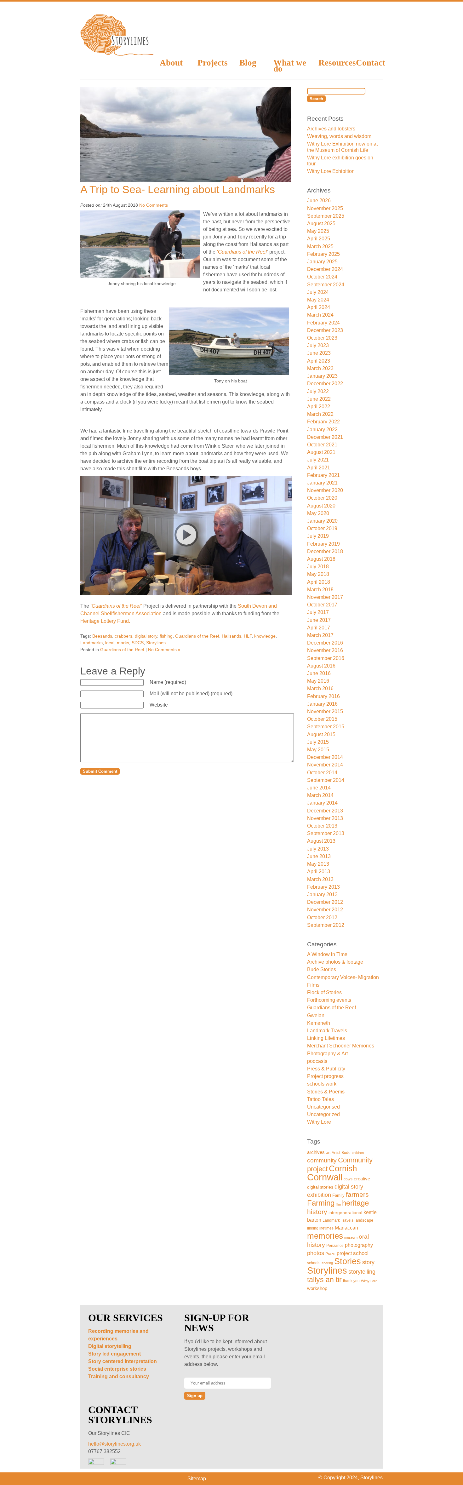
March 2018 (320, 589)
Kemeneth (318, 1023)
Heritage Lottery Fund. (105, 621)
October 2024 (322, 276)
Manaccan (346, 1227)
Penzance (335, 1245)
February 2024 (323, 322)
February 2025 (323, 254)
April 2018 (318, 582)
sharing (327, 1263)
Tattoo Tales (320, 1099)
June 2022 (319, 399)
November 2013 (325, 818)
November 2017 (325, 597)
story (368, 1262)
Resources (332, 62)
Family (338, 1195)
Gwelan (315, 1015)
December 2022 (325, 383)
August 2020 (321, 505)
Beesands (102, 636)
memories (325, 1235)
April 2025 (318, 238)
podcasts (317, 1061)
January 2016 (322, 704)
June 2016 (319, 673)
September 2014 (325, 780)
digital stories (320, 1187)
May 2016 (318, 681)
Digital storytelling (109, 1346)
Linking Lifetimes (326, 1038)
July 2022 (318, 391)
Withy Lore (319, 1122)
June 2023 (319, 353)
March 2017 (320, 635)
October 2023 (322, 338)
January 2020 (322, 521)
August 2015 (321, 734)
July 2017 (318, 612)
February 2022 (323, 421)
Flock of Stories (324, 992)
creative (362, 1178)
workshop (317, 1288)
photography (359, 1245)
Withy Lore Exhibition (331, 171)
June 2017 (319, 620)
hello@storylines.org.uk (114, 1444)
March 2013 (320, 879)
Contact (369, 62)
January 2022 (322, 429)
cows (348, 1179)
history (317, 1211)
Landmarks (91, 642)
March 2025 (320, 246)
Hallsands (231, 636)
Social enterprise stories (117, 1369)
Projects (212, 62)
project (344, 1253)
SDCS (138, 642)
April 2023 (318, 361)
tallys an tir (324, 1280)
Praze (330, 1254)
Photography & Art (327, 1053)
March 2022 (320, 414)
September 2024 (325, 284)
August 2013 (321, 841)
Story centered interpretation (122, 1361)
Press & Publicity (326, 1068)
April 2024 (318, 307)
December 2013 (325, 810)
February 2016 (323, 696)
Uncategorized (323, 1114)
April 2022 (318, 406)
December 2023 (325, 330)
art (328, 1152)
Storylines (156, 642)
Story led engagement (114, 1353)
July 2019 (318, 536)
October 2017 (322, 604)
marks (123, 642)
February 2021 (323, 475)
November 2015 (325, 711)
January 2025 (322, 261)
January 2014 (322, 803)
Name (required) (168, 682)
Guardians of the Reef (197, 636)
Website (159, 705)
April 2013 (318, 871)
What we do (289, 65)
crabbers (123, 636)
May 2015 (318, 749)
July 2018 (318, 566)
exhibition (319, 1194)
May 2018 (318, 574)
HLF (248, 636)
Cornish (343, 1168)
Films (313, 985)
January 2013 (322, 894)
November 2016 (325, 650)
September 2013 (325, 833)
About (171, 62)
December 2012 (325, 902)
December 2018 (325, 551)
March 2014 (320, 795)
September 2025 (325, 216)
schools (313, 1263)
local (109, 642)
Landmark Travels (327, 1030)
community (322, 1160)
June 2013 (319, 856)
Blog (247, 62)
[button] (186, 535)
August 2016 (321, 665)
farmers (357, 1194)
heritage (355, 1203)
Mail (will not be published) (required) (191, 693)
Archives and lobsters (331, 128)
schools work (321, 1084)
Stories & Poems (326, 1091)
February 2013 (323, 887)
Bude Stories (321, 969)
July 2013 (318, 848)
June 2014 (319, 787)
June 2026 (319, 200)
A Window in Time (327, 954)
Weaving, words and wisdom (339, 136)
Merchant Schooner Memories (340, 1045)
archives (316, 1152)
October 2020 (322, 498)
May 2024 (318, 299)
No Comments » (164, 649)
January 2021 (322, 482)
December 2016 (325, 642)
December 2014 (325, 757)
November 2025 (325, 208)
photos (315, 1253)
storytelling (361, 1271)
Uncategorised (323, 1106)
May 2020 (318, 513)
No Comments (153, 205)
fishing (166, 636)
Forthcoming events (329, 1000)
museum (350, 1237)
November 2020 (325, 490)
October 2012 (322, 917)
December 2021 (325, 437)
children (358, 1153)
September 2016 (325, 658)
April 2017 (318, 627)
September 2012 (325, 925)
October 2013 (322, 826)
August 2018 (321, 559)
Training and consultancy (118, 1376)
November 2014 (325, 764)
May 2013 (318, 864)
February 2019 (323, 544)
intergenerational (345, 1212)
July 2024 (318, 292)
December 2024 (325, 269)
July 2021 (318, 459)
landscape (364, 1220)
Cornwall (324, 1177)
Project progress (325, 1076)
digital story (146, 636)
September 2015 (325, 726)
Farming (320, 1203)
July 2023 (318, 345)
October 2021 (322, 444)
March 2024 (320, 315)
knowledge (265, 636)
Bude (346, 1152)
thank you (351, 1281)
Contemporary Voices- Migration (343, 977)
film (338, 1204)
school (361, 1253)
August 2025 (321, 223)
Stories (347, 1261)
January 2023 (322, 376)
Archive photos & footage (335, 962)
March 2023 (320, 368)
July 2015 (318, 742)
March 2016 (320, 688)
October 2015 (322, 719)
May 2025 (318, 231)
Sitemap (196, 1478)
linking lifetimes (320, 1228)
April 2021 (318, 467)
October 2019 (322, 528)
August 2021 (321, 452)
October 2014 (322, 772)
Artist (336, 1152)
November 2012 (325, 909)
